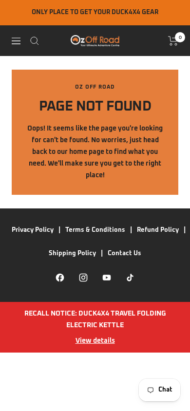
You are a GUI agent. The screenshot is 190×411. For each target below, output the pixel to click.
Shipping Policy (72, 253)
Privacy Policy (33, 230)
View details (95, 340)
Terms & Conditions (95, 230)
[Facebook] (60, 277)
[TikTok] (130, 277)
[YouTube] (106, 277)
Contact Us (124, 253)
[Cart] (173, 41)
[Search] (34, 41)
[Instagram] (83, 277)
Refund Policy (158, 230)
